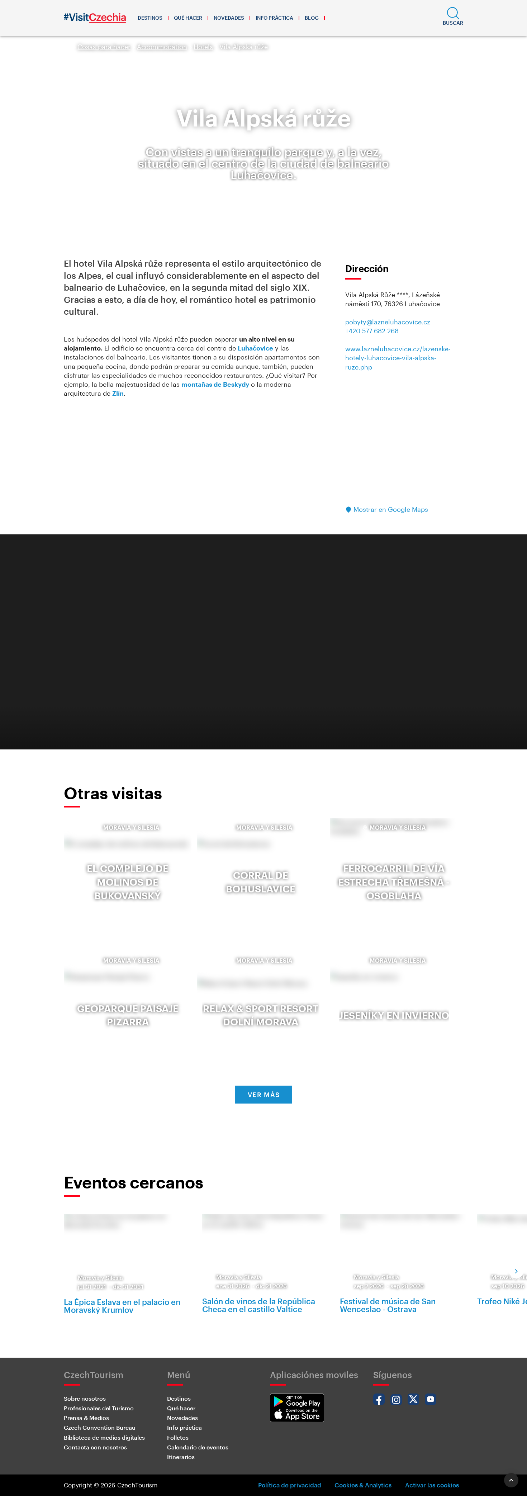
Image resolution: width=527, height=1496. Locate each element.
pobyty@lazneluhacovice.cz (387, 322)
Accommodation (162, 47)
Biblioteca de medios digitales (104, 1437)
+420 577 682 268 (372, 331)
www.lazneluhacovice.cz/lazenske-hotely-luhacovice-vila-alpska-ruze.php (398, 358)
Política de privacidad (289, 1484)
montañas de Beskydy (215, 384)
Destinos (150, 18)
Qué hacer (188, 18)
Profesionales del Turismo (99, 1408)
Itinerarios (181, 1456)
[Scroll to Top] (511, 1480)
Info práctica (274, 18)
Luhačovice (255, 348)
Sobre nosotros (85, 1398)
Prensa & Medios (86, 1417)
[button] (453, 18)
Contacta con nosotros (95, 1447)
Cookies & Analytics (362, 1484)
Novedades (229, 18)
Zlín (118, 393)
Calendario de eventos (197, 1447)
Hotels (203, 47)
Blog (312, 18)
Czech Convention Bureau (100, 1427)
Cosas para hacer (103, 47)
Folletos (178, 1437)
